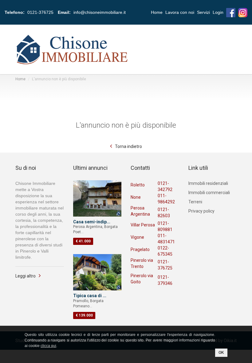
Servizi (203, 12)
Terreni (195, 201)
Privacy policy (201, 211)
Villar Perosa (143, 224)
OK (221, 352)
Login (218, 12)
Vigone (137, 237)
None (136, 197)
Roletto (138, 184)
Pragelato (140, 249)
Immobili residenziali (208, 183)
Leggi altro (25, 275)
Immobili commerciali (209, 192)
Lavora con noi (179, 12)
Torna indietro (128, 146)
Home (157, 12)
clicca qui (48, 346)
